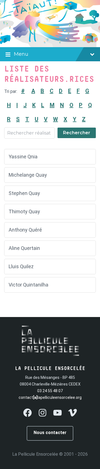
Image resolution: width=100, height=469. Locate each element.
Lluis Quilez (21, 266)
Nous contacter (50, 432)
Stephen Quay (24, 193)
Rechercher (76, 132)
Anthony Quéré (25, 230)
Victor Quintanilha (28, 285)
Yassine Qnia (23, 156)
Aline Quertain (24, 248)
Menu (21, 54)
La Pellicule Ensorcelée (35, 454)
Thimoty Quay (24, 211)
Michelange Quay (28, 175)
